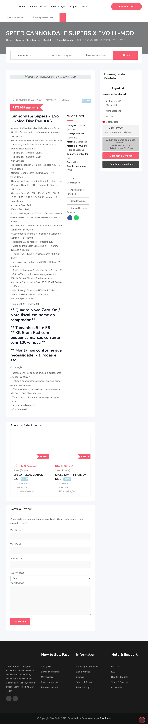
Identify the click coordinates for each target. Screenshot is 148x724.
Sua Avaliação (17, 572)
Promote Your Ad (49, 687)
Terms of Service (84, 682)
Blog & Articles (83, 671)
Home (22, 6)
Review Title (17, 558)
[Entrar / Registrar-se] (107, 6)
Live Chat (115, 666)
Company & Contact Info (88, 666)
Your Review (17, 583)
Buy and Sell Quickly (50, 671)
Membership (47, 677)
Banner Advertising (50, 682)
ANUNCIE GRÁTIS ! (128, 6)
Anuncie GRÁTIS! (37, 6)
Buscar (127, 55)
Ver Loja (109, 116)
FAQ (113, 671)
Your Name (16, 530)
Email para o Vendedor (121, 164)
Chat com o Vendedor (121, 155)
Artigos (73, 6)
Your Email (16, 544)
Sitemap (80, 677)
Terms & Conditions (120, 682)
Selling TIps (46, 666)
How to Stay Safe (119, 677)
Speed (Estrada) (21, 470)
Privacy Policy (82, 687)
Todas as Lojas (57, 6)
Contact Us (116, 687)
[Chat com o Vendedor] (102, 6)
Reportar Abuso (78, 201)
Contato (85, 6)
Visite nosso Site (113, 111)
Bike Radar (105, 718)
